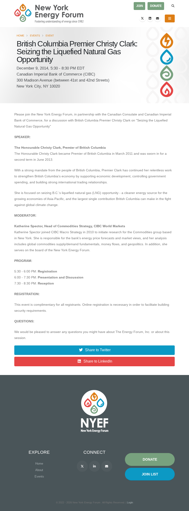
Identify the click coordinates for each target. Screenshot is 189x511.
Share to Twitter (98, 350)
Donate (156, 6)
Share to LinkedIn (97, 361)
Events (35, 35)
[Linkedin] (94, 466)
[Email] (157, 18)
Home (20, 35)
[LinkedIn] (150, 18)
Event (50, 35)
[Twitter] (142, 18)
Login (130, 502)
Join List (150, 474)
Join (139, 6)
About (39, 470)
